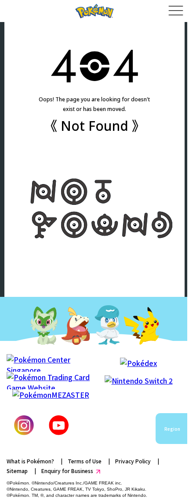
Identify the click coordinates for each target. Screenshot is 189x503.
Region (172, 428)
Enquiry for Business (67, 470)
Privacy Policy (133, 461)
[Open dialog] (175, 11)
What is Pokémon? (30, 461)
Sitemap (17, 470)
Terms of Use (85, 461)
